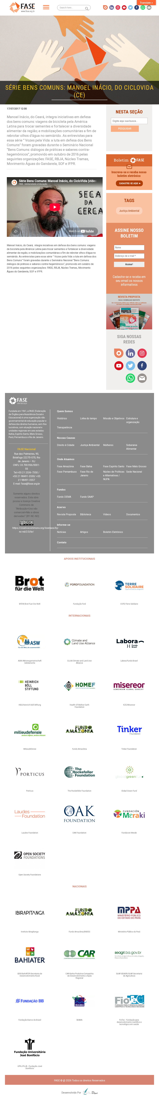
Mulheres (108, 445)
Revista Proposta (66, 514)
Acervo (61, 507)
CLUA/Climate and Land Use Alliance (79, 662)
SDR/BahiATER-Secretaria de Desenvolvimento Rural (29, 975)
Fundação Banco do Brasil (29, 1020)
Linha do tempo (88, 418)
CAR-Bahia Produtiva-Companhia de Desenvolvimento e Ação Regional (79, 976)
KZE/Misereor (129, 705)
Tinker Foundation (129, 749)
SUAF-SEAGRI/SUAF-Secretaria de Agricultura (129, 975)
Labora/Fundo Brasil (129, 661)
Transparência (64, 427)
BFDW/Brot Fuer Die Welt (29, 604)
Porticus (29, 791)
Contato (61, 542)
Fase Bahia (86, 466)
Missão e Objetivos (113, 418)
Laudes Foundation (30, 833)
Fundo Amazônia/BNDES (79, 932)
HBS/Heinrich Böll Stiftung (30, 705)
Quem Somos (65, 411)
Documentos (133, 514)
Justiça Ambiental (129, 210)
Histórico (62, 418)
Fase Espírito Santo (113, 466)
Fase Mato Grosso (136, 466)
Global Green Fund (129, 791)
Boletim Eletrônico (113, 532)
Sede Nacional (134, 471)
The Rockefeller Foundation (79, 791)
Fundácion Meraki (129, 833)
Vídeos (107, 514)
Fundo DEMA (64, 496)
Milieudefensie (29, 749)
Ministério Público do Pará (129, 932)
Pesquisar (124, 128)
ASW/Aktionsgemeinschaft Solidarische (29, 662)
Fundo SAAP (87, 496)
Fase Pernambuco (67, 471)
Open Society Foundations (29, 875)
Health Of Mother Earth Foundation (79, 706)
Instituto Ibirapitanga (30, 932)
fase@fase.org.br (30, 483)
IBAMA (79, 1020)
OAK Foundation (79, 833)
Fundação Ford (79, 604)
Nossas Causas (66, 437)
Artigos (84, 532)
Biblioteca (85, 514)
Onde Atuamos (65, 459)
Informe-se (63, 524)
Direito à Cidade (65, 445)
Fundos (61, 489)
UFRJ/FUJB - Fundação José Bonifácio (30, 1067)
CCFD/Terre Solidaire (129, 604)
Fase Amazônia (65, 466)
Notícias (61, 532)
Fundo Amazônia (79, 749)
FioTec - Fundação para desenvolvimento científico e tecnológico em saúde (129, 1022)
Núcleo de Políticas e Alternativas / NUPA (113, 475)
